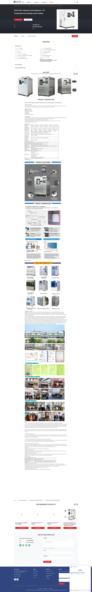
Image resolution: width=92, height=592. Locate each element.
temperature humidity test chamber (36, 500)
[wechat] (26, 545)
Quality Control (35, 575)
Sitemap (40, 588)
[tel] (32, 545)
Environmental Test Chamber (26, 5)
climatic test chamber (22, 500)
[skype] (29, 545)
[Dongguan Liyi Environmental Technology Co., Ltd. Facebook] (15, 579)
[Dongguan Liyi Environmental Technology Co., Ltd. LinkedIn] (17, 579)
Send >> (62, 583)
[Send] (89, 590)
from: (45, 550)
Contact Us (34, 577)
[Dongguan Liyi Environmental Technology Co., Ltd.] (17, 1)
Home (15, 5)
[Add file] (71, 590)
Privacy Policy (51, 588)
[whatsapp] (23, 545)
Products (18, 5)
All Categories (48, 578)
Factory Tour (35, 573)
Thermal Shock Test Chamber (49, 576)
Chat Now (28, 19)
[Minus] (89, 566)
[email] (20, 545)
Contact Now (47, 561)
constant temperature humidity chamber (53, 500)
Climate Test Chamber (49, 571)
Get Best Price (18, 19)
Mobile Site (45, 588)
